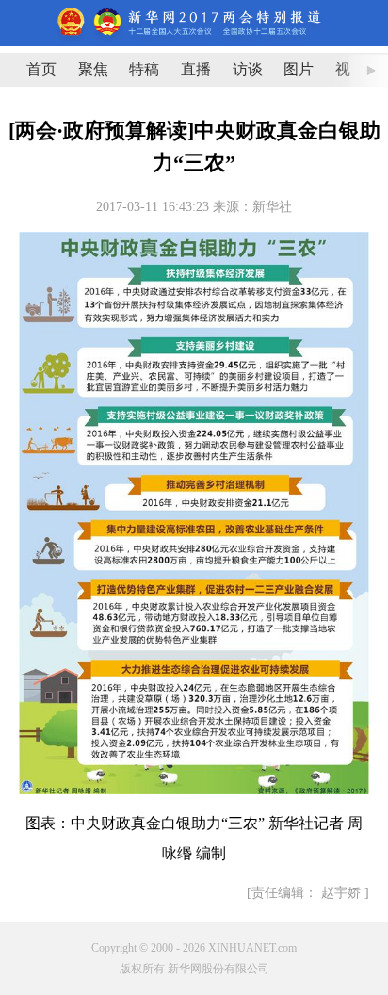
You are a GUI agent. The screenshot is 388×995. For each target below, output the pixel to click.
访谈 (248, 69)
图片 (298, 69)
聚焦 (93, 69)
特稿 (144, 69)
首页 (41, 69)
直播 (196, 69)
